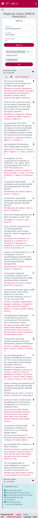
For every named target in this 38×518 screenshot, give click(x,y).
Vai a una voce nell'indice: (15, 52)
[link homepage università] (27, 3)
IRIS (2, 9)
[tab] (6, 77)
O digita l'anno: (11, 60)
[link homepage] (10, 3)
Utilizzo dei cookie (14, 517)
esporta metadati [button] (21, 77)
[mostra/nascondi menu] (36, 4)
